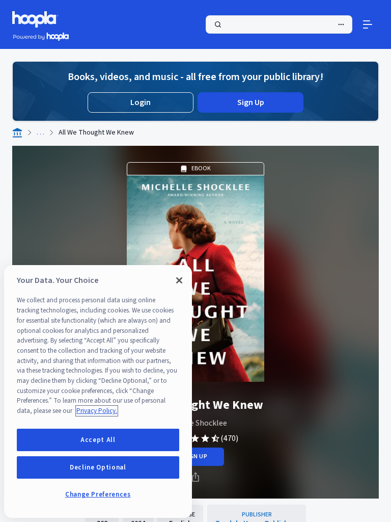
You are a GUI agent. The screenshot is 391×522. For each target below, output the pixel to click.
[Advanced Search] (341, 24)
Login (140, 102)
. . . (40, 132)
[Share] (195, 477)
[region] (98, 391)
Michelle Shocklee (195, 423)
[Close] (179, 280)
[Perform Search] (279, 24)
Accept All (98, 440)
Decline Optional (98, 467)
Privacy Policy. (96, 410)
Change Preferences (98, 494)
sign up (195, 456)
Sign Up (250, 102)
